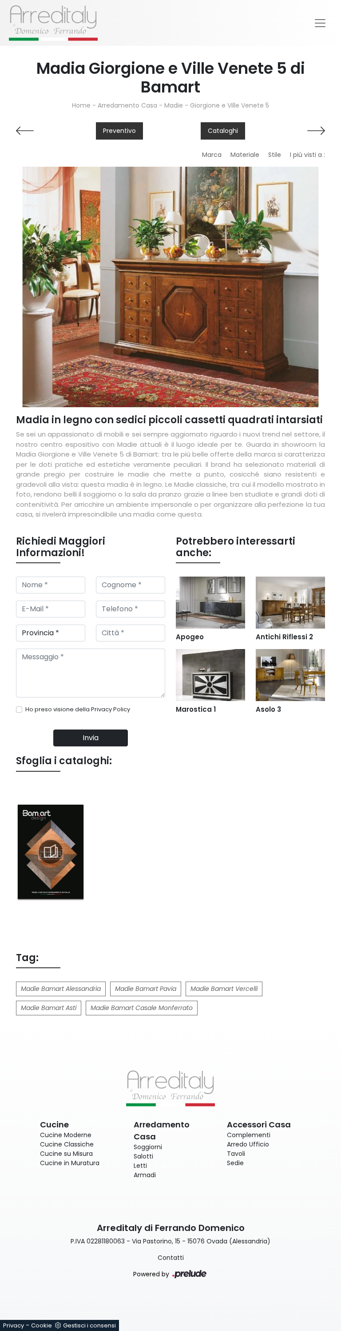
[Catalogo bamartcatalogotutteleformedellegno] (50, 851)
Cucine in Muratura (69, 1163)
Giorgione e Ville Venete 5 (229, 105)
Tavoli (236, 1153)
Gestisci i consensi (89, 1325)
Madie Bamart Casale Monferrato (142, 1007)
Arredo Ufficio (248, 1144)
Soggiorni (148, 1147)
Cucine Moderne (65, 1135)
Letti (140, 1165)
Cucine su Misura (66, 1153)
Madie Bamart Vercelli (224, 988)
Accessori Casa (259, 1124)
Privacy (13, 1325)
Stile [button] (274, 154)
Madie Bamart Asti (48, 1007)
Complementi (248, 1135)
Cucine (54, 1124)
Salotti (143, 1156)
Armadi (145, 1175)
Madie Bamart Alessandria (61, 988)
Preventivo (119, 130)
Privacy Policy (110, 709)
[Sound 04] (290, 131)
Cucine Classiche (67, 1144)
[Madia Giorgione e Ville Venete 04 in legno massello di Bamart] (170, 287)
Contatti (171, 1257)
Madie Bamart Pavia (145, 988)
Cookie (41, 1325)
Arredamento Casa (127, 105)
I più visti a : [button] (307, 154)
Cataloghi (223, 130)
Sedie (235, 1163)
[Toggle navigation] (320, 23)
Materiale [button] (244, 154)
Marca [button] (212, 154)
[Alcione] (50, 131)
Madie (173, 105)
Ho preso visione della (77, 709)
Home (81, 105)
